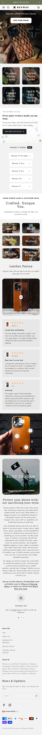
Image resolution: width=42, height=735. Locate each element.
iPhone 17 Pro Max (21, 156)
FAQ (3, 633)
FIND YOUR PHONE (21, 20)
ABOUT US (6, 636)
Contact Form (16, 610)
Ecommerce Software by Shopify (24, 728)
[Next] (39, 2)
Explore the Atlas (14, 131)
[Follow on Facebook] (3, 705)
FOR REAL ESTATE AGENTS (8, 651)
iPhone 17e (21, 179)
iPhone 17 (21, 186)
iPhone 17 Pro (21, 163)
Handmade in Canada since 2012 (21, 2)
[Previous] (2, 2)
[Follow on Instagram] (9, 705)
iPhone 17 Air (21, 171)
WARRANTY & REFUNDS (7, 641)
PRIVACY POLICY (8, 646)
